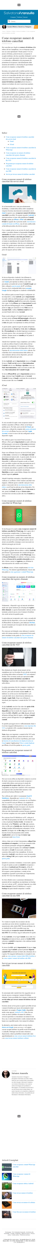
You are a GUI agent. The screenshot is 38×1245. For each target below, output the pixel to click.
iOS (27, 798)
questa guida (26, 745)
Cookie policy (15, 1235)
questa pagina (16, 286)
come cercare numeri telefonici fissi (25, 1036)
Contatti (12, 1233)
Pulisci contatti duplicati (27, 743)
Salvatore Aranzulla (7, 43)
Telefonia (19, 17)
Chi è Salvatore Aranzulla (18, 1232)
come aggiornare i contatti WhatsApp (21, 572)
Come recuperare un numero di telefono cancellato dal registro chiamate (18, 154)
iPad (21, 219)
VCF (25, 674)
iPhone (16, 219)
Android (31, 215)
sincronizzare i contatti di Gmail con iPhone (19, 223)
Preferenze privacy (25, 1235)
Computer (13, 17)
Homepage (8, 1232)
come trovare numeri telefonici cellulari (17, 1038)
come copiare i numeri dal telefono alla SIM (17, 958)
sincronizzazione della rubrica (18, 350)
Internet (25, 17)
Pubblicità (18, 1233)
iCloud (12, 144)
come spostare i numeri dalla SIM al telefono (21, 956)
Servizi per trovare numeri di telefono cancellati (20, 174)
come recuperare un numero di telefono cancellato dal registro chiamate (17, 636)
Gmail (12, 141)
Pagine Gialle (21, 1010)
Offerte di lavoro (25, 1233)
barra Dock (16, 837)
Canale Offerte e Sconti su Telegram (19, 27)
